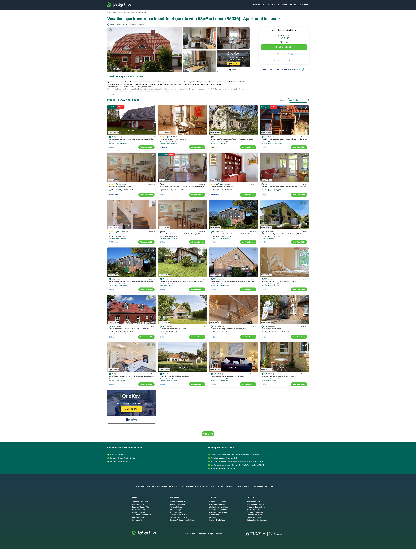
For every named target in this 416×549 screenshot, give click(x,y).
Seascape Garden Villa (140, 507)
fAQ (212, 486)
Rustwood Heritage (177, 504)
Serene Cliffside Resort (217, 520)
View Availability (146, 147)
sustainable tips (190, 486)
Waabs (264, 238)
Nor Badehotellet (253, 502)
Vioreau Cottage (176, 507)
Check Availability (284, 47)
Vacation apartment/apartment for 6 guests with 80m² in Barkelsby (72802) (131, 140)
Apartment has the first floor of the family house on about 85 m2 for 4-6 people (233, 282)
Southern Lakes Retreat (217, 502)
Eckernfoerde (278, 143)
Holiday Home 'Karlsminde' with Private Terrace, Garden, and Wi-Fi (182, 281)
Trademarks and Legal (263, 486)
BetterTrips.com (199, 534)
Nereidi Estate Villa (139, 512)
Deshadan (212, 517)
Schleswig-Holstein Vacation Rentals (122, 458)
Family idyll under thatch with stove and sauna (175, 376)
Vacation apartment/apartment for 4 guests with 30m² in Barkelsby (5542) (131, 282)
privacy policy (243, 486)
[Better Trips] (147, 533)
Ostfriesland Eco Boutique (257, 520)
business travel (159, 486)
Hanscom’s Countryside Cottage (182, 520)
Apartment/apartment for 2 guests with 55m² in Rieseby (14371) (180, 234)
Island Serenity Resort (217, 504)
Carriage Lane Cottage (178, 517)
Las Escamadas (176, 512)
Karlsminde (270, 238)
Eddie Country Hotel (254, 509)
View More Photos (116, 69)
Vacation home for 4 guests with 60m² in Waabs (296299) (229, 329)
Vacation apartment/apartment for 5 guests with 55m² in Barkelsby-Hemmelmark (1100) (182, 187)
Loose (144, 12)
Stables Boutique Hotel (255, 504)
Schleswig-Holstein (133, 12)
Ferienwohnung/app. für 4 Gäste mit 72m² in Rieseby (228, 376)
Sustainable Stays (260, 5)
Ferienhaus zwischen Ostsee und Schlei (173, 139)
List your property (141, 486)
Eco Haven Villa (137, 520)
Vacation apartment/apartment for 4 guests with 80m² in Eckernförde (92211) (284, 140)
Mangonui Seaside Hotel (256, 507)
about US (204, 486)
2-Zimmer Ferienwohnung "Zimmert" (121, 186)
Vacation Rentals (279, 5)
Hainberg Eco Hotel (254, 517)
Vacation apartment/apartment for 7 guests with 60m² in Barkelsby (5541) (232, 235)
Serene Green (214, 515)
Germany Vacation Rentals (119, 461)
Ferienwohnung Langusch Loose (222, 186)
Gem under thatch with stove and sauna (173, 329)
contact (230, 486)
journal (220, 486)
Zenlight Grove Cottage (179, 515)
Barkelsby (124, 143)
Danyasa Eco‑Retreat (255, 512)
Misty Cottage (175, 509)
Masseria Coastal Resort (218, 509)
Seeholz (270, 333)
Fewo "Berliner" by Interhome (271, 329)
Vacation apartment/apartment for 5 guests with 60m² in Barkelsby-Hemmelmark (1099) (284, 187)
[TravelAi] (256, 534)
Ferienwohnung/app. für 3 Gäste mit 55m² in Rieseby (279, 376)
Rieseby (174, 143)
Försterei (112, 234)
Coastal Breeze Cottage (179, 502)
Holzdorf (225, 143)
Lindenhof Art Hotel (254, 515)
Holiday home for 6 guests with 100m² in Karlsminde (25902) (281, 234)
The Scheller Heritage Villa (142, 515)
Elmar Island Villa (138, 509)
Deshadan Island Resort (218, 512)
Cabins (293, 5)
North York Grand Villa (140, 502)
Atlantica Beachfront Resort (219, 507)
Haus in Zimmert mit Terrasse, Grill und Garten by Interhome (129, 329)
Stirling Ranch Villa (138, 517)
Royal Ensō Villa (138, 504)
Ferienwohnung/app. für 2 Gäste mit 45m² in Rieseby (279, 281)
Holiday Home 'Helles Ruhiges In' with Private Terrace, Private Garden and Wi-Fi (231, 140)
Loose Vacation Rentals (118, 454)
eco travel (303, 5)
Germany (122, 12)
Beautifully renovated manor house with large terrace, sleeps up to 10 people (131, 377)
